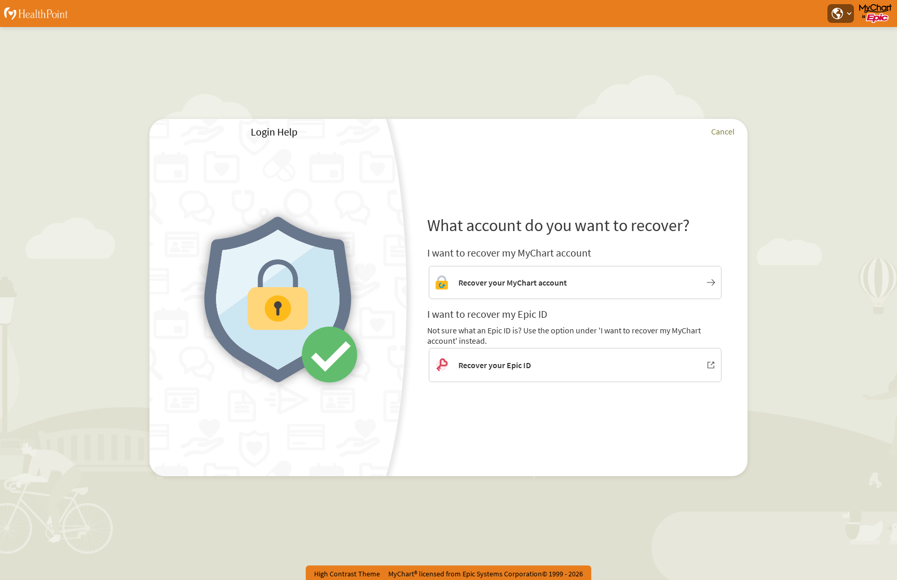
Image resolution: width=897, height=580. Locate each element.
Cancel (723, 131)
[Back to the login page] (35, 13)
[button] (840, 13)
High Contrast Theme (347, 573)
